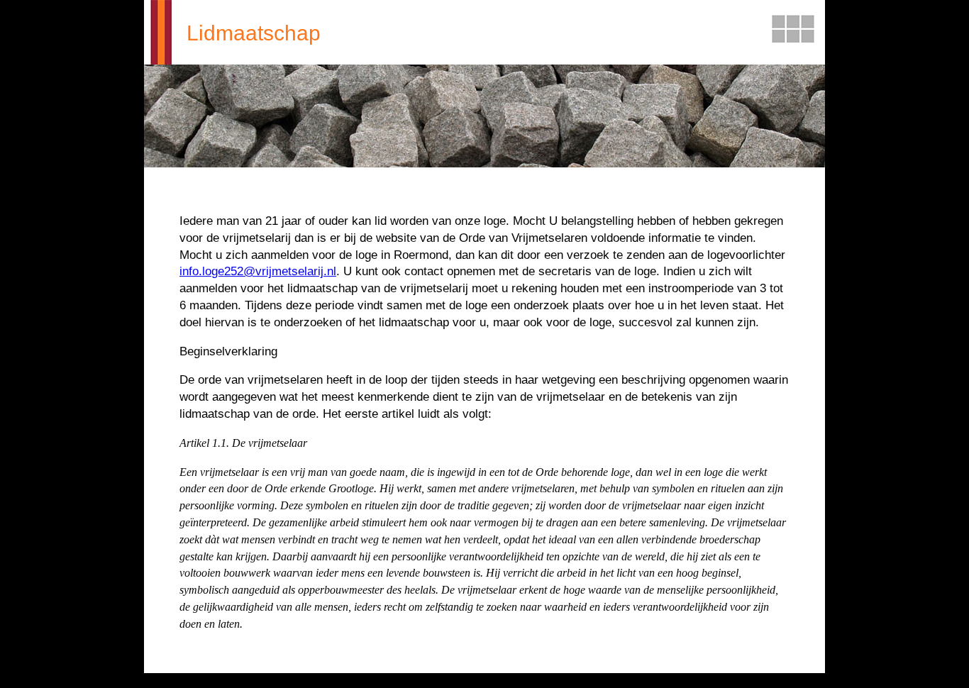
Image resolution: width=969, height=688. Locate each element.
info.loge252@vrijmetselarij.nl (257, 271)
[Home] (158, 32)
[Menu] (793, 30)
